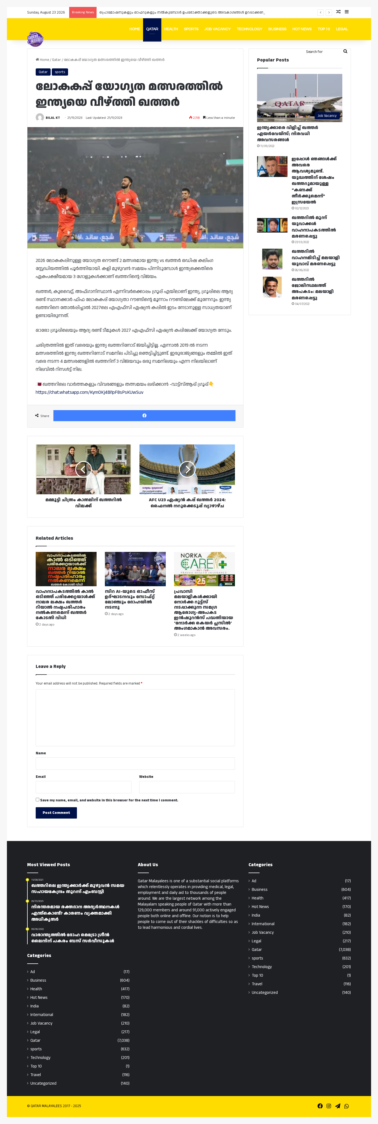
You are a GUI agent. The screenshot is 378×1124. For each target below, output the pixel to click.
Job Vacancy (217, 29)
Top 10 (324, 29)
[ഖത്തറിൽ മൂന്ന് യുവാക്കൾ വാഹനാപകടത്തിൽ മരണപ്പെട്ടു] (272, 225)
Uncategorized (43, 1083)
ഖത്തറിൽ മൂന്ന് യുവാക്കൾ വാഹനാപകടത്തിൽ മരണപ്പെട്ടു (314, 227)
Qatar (152, 29)
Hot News (302, 29)
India (34, 1006)
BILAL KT (53, 117)
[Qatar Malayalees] (35, 39)
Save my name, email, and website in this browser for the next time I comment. (109, 800)
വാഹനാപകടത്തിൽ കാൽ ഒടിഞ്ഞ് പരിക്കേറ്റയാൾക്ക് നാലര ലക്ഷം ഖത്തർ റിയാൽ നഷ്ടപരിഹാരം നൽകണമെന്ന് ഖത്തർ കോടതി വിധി (65, 604)
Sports (191, 29)
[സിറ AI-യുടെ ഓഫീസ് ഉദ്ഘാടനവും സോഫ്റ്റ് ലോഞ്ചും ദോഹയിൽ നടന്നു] (135, 569)
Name (41, 753)
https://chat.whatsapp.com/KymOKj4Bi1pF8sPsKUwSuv (89, 392)
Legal (342, 29)
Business (277, 29)
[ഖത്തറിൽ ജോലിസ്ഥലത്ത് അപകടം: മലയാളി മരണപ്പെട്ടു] (272, 287)
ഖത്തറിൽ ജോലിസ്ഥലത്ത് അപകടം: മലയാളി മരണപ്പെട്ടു (313, 288)
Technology (249, 29)
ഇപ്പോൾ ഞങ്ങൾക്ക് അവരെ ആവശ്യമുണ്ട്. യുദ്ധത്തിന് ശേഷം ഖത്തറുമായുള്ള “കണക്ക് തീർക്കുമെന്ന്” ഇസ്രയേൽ (314, 181)
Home (135, 29)
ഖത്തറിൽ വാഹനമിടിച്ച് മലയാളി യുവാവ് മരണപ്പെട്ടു (316, 257)
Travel (35, 1075)
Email (41, 776)
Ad (32, 972)
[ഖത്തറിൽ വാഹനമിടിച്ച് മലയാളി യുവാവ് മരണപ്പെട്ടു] (272, 259)
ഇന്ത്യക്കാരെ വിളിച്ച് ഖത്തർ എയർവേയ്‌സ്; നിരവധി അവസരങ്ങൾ (287, 134)
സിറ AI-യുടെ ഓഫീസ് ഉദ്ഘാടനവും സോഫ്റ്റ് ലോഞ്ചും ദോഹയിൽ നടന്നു (130, 599)
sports (60, 72)
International (41, 1015)
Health (171, 29)
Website (146, 776)
